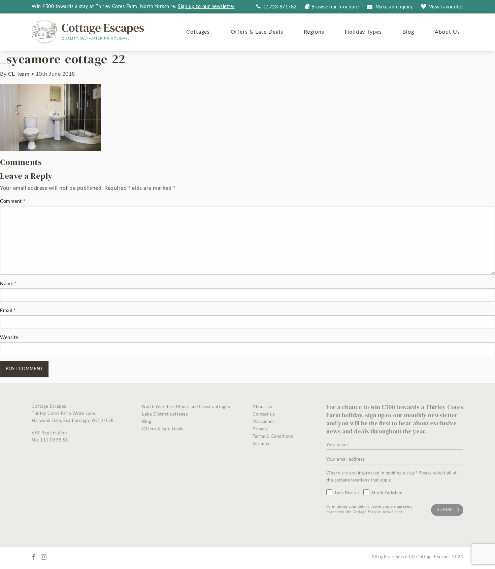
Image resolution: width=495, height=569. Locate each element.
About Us (447, 32)
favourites (446, 7)
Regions (314, 32)
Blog (408, 32)
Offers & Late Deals (257, 32)
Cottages (198, 32)
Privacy (260, 429)
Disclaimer (263, 422)
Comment (13, 201)
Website (9, 337)
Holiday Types (363, 32)
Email (8, 311)
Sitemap (261, 444)
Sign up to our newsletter (206, 6)
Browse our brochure (335, 7)
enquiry (394, 7)
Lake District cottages (165, 414)
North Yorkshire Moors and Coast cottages (186, 407)
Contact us (264, 414)
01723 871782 (279, 7)
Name (8, 284)
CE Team (18, 74)
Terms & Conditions (273, 436)
